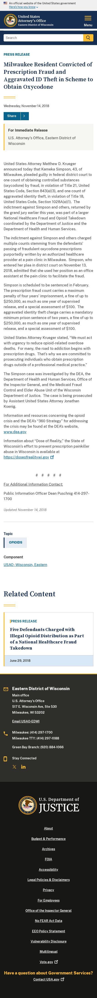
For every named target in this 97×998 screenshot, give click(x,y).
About (48, 828)
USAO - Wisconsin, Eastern (25, 565)
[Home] (29, 26)
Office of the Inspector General (48, 910)
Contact (46, 979)
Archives (48, 849)
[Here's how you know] (48, 5)
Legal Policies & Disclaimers (49, 880)
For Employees (49, 900)
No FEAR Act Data (48, 921)
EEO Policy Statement (48, 931)
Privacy (48, 890)
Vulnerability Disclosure (49, 941)
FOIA (48, 859)
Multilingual (49, 951)
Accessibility (48, 869)
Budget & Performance (48, 839)
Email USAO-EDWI (25, 721)
